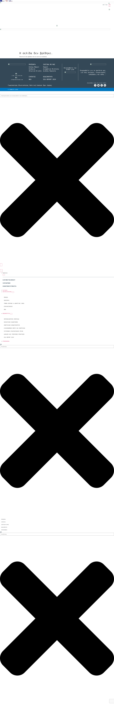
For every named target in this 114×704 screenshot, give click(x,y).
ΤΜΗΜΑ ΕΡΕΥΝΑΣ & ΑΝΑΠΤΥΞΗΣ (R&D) (14, 303)
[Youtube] (98, 85)
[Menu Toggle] (1, 270)
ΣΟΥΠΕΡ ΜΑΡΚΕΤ (9, 280)
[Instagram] (101, 85)
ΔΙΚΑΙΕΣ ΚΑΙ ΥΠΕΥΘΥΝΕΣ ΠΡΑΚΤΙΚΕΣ (14, 334)
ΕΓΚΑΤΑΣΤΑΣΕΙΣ (8, 306)
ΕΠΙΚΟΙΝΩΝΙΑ (4, 529)
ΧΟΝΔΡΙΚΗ (6, 283)
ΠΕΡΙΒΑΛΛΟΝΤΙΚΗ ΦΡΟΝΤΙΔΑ (11, 319)
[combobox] (57, 95)
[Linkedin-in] (105, 85)
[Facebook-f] (95, 85)
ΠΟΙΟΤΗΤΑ (6, 300)
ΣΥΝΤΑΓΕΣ (32, 77)
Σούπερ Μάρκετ (34, 67)
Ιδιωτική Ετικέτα (35, 71)
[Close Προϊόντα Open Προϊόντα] (4, 274)
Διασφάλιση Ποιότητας (51, 69)
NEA (30, 79)
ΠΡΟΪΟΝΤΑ (3, 519)
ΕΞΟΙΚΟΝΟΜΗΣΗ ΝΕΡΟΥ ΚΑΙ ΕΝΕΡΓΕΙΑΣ (14, 328)
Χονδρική (32, 69)
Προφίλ (45, 67)
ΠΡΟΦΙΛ (6, 297)
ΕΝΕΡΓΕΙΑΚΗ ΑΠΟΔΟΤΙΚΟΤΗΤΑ (12, 325)
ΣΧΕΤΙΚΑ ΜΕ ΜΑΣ (5, 524)
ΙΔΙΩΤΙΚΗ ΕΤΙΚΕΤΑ (9, 286)
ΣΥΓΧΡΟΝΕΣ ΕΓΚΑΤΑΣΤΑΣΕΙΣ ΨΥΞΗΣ (13, 331)
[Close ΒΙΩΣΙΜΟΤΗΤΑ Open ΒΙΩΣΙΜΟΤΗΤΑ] (11, 313)
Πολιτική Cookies (35, 85)
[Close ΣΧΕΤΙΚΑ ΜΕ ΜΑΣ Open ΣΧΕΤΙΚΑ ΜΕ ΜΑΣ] (13, 292)
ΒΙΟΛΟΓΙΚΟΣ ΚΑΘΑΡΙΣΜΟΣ (11, 322)
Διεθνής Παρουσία (49, 71)
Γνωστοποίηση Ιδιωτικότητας (18, 85)
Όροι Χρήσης (47, 85)
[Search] (1, 264)
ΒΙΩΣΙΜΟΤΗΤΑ (47, 77)
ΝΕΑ (5, 309)
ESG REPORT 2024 (49, 79)
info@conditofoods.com (17, 79)
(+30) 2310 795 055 (17, 75)
